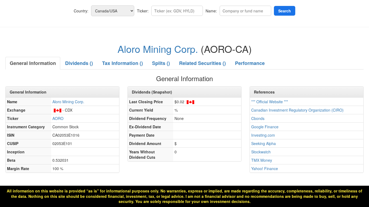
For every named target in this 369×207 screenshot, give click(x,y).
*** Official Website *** (269, 101)
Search (284, 10)
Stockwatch (261, 151)
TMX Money (261, 160)
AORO (57, 118)
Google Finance (265, 126)
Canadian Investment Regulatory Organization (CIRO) (297, 110)
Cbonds (257, 118)
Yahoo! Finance (264, 168)
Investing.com (263, 135)
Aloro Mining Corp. (158, 49)
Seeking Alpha (263, 143)
